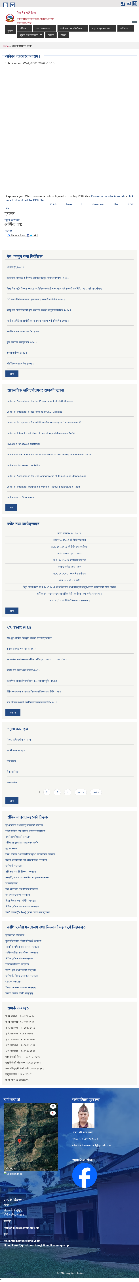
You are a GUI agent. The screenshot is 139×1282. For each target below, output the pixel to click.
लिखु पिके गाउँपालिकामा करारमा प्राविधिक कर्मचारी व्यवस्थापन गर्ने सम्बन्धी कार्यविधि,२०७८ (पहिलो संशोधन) (54, 288)
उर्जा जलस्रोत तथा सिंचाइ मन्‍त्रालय (21, 889)
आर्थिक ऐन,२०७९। (15, 267)
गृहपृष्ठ (10, 31)
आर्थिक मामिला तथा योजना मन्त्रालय (21, 952)
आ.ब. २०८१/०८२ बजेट (69, 580)
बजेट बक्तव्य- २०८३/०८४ (69, 533)
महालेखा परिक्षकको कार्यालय (17, 836)
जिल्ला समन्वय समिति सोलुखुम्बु (19, 993)
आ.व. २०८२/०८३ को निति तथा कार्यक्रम (69, 546)
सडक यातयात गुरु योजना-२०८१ (21, 648)
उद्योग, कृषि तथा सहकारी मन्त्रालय (20, 970)
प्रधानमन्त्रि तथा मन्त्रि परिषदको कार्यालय (24, 825)
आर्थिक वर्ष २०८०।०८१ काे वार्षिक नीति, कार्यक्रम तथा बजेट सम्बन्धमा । (69, 593)
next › (80, 792)
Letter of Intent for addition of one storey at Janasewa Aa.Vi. (41, 433)
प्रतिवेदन (122, 28)
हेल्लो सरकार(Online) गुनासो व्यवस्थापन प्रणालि (27, 912)
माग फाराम (11, 761)
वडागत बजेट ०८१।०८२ (69, 566)
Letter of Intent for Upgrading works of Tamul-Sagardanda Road (43, 486)
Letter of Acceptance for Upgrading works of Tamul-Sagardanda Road (47, 475)
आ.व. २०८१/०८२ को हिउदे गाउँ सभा (69, 560)
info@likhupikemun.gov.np (52, 1245)
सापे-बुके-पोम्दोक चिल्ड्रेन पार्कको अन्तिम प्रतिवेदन (29, 638)
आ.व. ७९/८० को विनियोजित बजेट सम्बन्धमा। (69, 600)
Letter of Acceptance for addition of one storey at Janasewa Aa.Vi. (44, 422)
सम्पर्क (63, 35)
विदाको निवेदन (13, 771)
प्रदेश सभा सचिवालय (14, 935)
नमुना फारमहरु (12, 220)
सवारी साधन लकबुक (16, 750)
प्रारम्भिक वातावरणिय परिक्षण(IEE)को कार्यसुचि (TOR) (32, 680)
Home (5, 45)
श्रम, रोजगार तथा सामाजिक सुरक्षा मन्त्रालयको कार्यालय (30, 854)
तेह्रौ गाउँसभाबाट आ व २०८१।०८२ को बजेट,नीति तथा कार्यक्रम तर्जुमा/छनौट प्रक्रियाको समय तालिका (69, 587)
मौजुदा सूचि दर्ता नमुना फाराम (19, 739)
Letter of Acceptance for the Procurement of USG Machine (40, 401)
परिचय (21, 28)
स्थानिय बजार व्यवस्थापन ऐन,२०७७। (24, 331)
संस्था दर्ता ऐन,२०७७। (17, 352)
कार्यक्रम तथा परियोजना (69, 28)
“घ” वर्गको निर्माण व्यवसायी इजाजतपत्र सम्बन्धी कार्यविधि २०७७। (36, 299)
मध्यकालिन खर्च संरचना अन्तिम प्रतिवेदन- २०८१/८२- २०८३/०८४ (37, 659)
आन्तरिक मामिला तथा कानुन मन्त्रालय (22, 946)
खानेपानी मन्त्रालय (13, 865)
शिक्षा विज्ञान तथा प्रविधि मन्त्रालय (20, 900)
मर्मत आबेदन (12, 782)
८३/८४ (8, 231)
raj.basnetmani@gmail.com (94, 1145)
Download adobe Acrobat (108, 196)
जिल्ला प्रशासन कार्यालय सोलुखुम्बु (20, 987)
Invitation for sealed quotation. (24, 443)
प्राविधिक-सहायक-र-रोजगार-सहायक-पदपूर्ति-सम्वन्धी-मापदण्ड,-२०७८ (38, 277)
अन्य (12, 373)
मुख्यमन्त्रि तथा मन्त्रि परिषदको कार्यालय (23, 940)
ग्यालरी (51, 35)
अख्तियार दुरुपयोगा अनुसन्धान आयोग (21, 842)
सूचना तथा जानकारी (27, 35)
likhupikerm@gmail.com (19, 1245)
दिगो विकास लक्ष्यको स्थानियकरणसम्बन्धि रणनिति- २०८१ (32, 702)
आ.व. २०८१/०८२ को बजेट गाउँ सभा (69, 573)
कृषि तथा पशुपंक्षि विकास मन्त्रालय (20, 871)
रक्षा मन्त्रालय (11, 883)
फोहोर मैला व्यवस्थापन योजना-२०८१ (23, 670)
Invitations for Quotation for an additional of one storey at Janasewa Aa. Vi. (49, 454)
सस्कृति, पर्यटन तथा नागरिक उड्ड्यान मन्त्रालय (27, 877)
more (13, 712)
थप (11, 507)
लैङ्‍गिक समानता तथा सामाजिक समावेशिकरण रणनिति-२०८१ (34, 691)
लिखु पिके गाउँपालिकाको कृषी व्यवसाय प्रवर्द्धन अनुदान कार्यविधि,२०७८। (39, 310)
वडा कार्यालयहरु (41, 28)
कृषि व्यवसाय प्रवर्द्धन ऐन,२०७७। (22, 342)
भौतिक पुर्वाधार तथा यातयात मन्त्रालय (22, 906)
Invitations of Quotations (20, 497)
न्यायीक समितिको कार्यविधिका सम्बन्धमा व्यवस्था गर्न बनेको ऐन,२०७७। (38, 320)
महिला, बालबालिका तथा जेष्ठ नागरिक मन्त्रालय (26, 860)
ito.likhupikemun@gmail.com (22, 1240)
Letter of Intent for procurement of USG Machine (34, 411)
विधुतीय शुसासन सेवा (99, 28)
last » (96, 792)
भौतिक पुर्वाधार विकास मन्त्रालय (19, 958)
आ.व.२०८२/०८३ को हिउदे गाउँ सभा (69, 540)
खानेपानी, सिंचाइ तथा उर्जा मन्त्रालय (21, 975)
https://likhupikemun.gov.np (21, 1227)
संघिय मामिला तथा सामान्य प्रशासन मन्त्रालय (25, 830)
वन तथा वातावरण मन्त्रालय (17, 894)
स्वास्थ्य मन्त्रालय (13, 981)
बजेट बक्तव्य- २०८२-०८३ (70, 553)
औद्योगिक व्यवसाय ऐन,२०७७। (20, 363)
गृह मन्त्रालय (11, 848)
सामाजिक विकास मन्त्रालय (17, 964)
